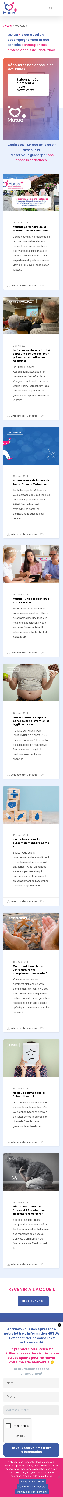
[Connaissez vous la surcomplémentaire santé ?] (31, 846)
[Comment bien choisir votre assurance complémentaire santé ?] (31, 972)
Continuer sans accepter (32, 1486)
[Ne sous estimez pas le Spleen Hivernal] (31, 1092)
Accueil (8, 25)
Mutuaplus (15, 432)
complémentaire (18, 918)
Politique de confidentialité (32, 1491)
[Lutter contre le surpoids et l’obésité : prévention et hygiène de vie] (31, 721)
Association (15, 551)
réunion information (20, 302)
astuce (13, 1159)
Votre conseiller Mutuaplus (23, 286)
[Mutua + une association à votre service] (31, 601)
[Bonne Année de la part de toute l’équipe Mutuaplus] (31, 482)
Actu (12, 179)
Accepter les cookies (32, 1481)
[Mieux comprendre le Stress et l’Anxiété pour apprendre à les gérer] (31, 1210)
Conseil (13, 669)
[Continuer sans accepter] (58, 1477)
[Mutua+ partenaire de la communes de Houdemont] (31, 232)
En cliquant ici (33, 1301)
